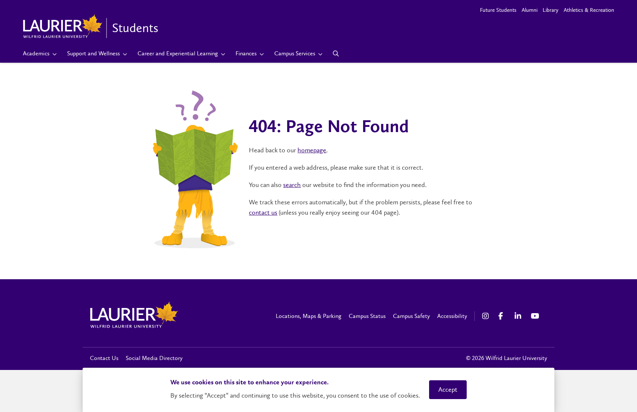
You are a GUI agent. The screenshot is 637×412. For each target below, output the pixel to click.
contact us (263, 212)
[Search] (336, 53)
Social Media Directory (154, 357)
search (292, 185)
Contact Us (104, 357)
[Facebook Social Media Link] (502, 316)
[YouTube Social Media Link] (535, 316)
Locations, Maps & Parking (308, 315)
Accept (447, 389)
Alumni (529, 10)
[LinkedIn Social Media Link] (519, 316)
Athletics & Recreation (589, 10)
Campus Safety (411, 315)
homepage (311, 150)
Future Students (498, 10)
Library (550, 10)
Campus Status (367, 315)
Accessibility (452, 315)
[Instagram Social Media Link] (486, 316)
